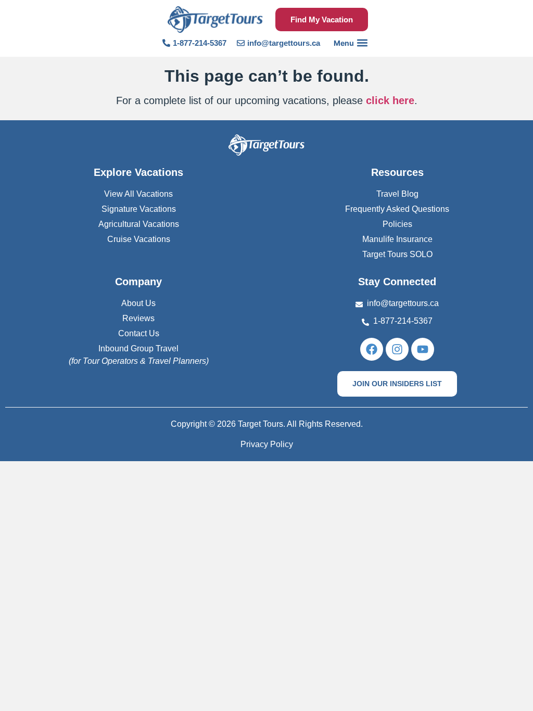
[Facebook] (371, 349)
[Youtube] (422, 349)
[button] (351, 43)
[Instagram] (397, 349)
